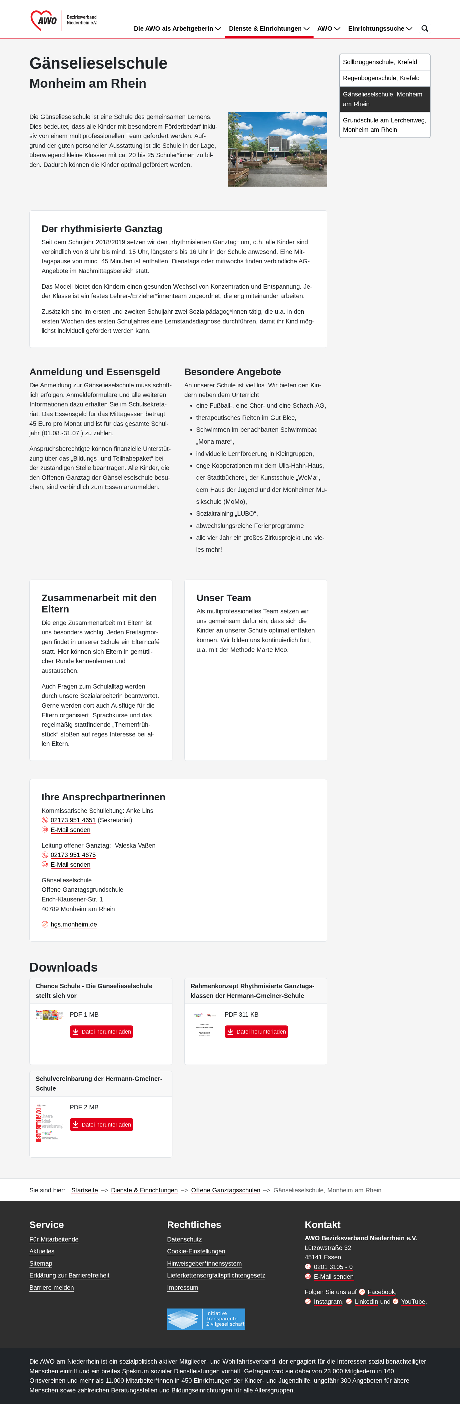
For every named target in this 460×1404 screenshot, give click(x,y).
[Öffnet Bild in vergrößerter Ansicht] (277, 149)
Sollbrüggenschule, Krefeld (380, 62)
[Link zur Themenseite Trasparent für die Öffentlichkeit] (206, 1319)
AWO (325, 28)
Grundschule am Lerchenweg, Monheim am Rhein (385, 125)
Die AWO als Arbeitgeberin (174, 28)
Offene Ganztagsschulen (225, 1190)
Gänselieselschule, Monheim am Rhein (382, 99)
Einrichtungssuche (377, 28)
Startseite (84, 1190)
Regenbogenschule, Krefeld (381, 78)
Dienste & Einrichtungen (271, 28)
